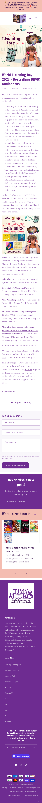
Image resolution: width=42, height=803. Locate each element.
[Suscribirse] (34, 502)
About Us (8, 687)
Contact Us (9, 693)
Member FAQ (10, 676)
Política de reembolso (16, 787)
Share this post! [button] (10, 391)
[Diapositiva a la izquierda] (15, 573)
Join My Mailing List (13, 665)
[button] (5, 18)
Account (8, 721)
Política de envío (30, 791)
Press (7, 716)
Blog (7, 710)
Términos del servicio (16, 791)
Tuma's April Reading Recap (20, 547)
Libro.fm (17, 271)
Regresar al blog (22, 402)
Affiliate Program (12, 682)
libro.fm (28, 369)
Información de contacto (13, 795)
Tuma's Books (19, 784)
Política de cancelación (31, 795)
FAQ (6, 704)
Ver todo (36, 514)
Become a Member (12, 670)
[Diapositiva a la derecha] (26, 573)
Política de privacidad (33, 787)
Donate (7, 699)
